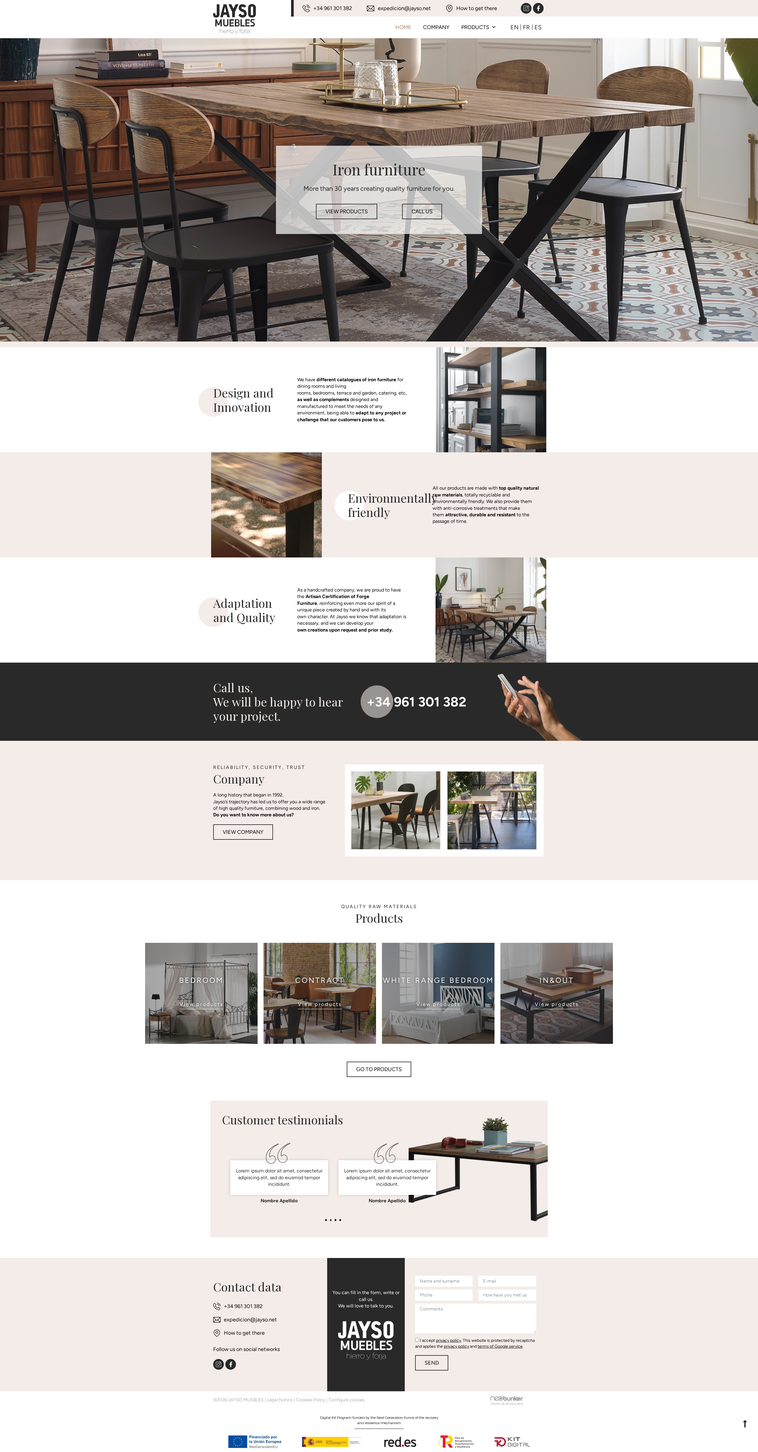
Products (475, 27)
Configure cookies (347, 1400)
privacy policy (448, 1340)
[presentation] (326, 1220)
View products (201, 1004)
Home (403, 27)
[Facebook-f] (538, 8)
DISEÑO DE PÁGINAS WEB (506, 1403)
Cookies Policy (310, 1400)
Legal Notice (280, 1400)
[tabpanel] (279, 1170)
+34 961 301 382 (416, 702)
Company (436, 27)
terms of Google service (500, 1346)
